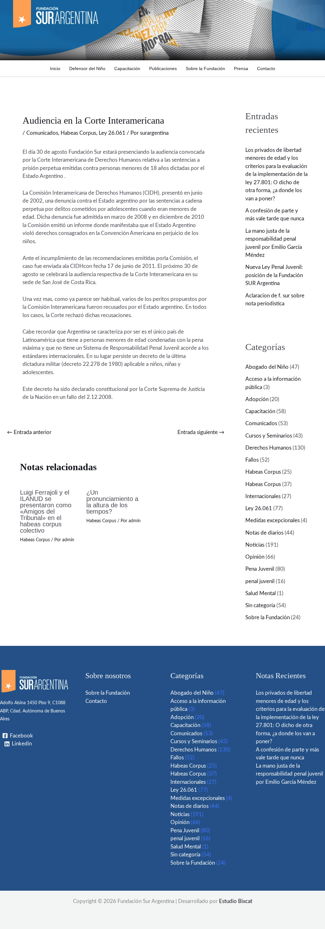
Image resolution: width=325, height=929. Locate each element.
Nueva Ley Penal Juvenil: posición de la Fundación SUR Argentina (274, 275)
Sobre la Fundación (205, 68)
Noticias (254, 545)
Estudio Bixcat (235, 901)
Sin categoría (260, 605)
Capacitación (127, 68)
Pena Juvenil (259, 569)
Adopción (257, 399)
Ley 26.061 (112, 133)
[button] (311, 30)
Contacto (266, 68)
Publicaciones (163, 68)
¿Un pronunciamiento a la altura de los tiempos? (112, 502)
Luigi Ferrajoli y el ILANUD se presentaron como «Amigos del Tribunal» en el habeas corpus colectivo (45, 511)
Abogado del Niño (267, 367)
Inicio (55, 68)
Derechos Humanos (268, 448)
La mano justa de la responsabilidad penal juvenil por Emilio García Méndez (289, 774)
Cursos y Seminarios (268, 436)
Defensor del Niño (87, 68)
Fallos (252, 460)
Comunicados (42, 133)
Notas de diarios (264, 533)
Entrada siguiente (200, 432)
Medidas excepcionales (272, 520)
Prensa (241, 68)
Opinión (254, 557)
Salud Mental (260, 593)
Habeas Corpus (78, 133)
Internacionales (263, 496)
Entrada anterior (29, 432)
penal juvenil (260, 581)
